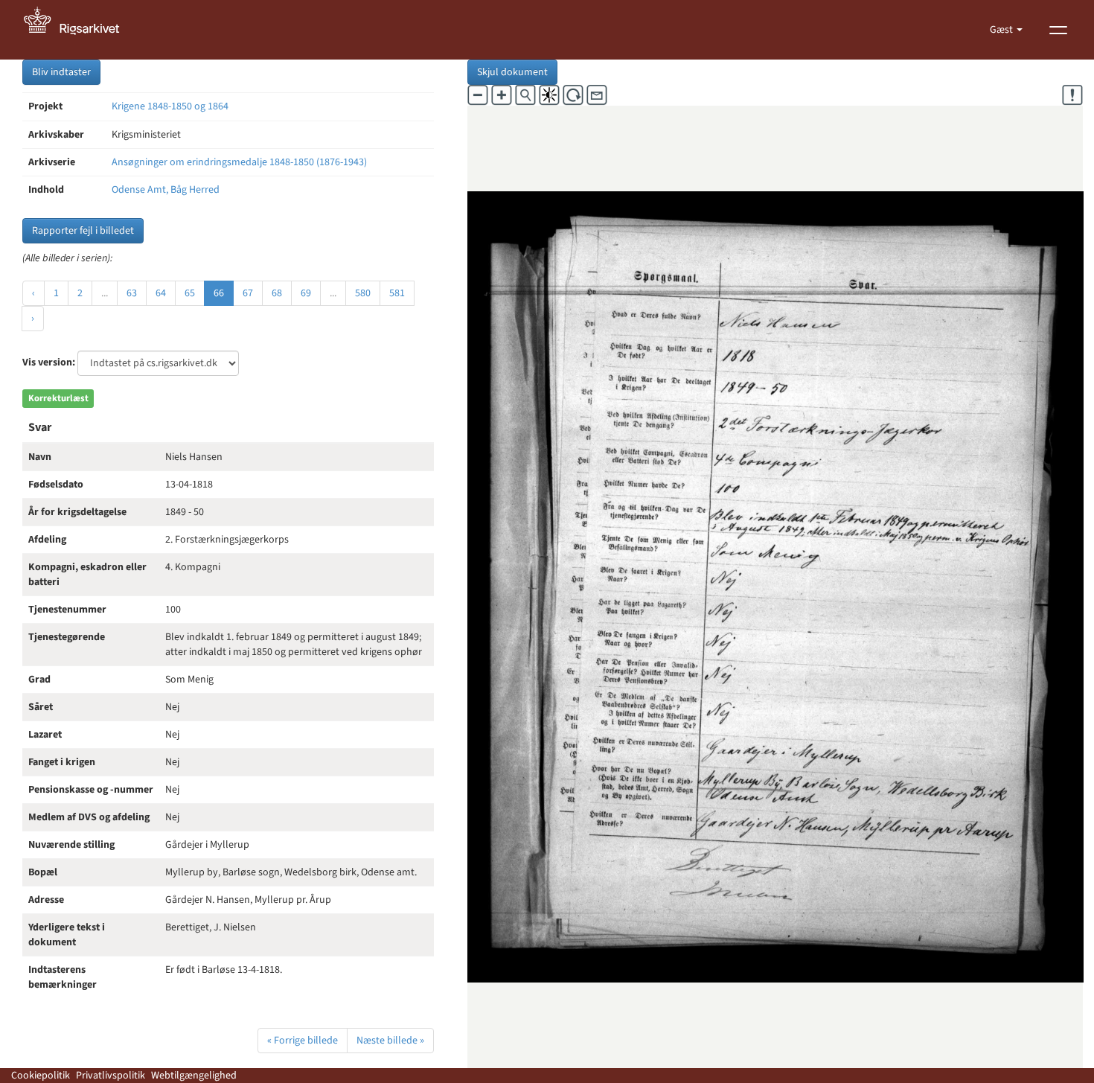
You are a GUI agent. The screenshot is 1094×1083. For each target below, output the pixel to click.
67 (248, 293)
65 (190, 293)
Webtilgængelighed (194, 1075)
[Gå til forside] (79, 30)
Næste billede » (390, 1040)
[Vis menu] (1058, 30)
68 (277, 293)
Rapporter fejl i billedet (83, 230)
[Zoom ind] (501, 95)
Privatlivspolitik (110, 1075)
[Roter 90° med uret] (573, 95)
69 (306, 293)
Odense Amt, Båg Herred (166, 189)
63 (132, 293)
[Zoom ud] (477, 95)
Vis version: (48, 362)
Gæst (1002, 29)
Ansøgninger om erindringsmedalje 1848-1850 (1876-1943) (239, 162)
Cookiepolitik (40, 1075)
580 (363, 293)
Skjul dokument (512, 72)
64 (161, 293)
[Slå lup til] (525, 95)
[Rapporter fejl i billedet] (1072, 95)
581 (397, 293)
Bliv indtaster (61, 72)
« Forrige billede (302, 1040)
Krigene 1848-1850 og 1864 (170, 106)
